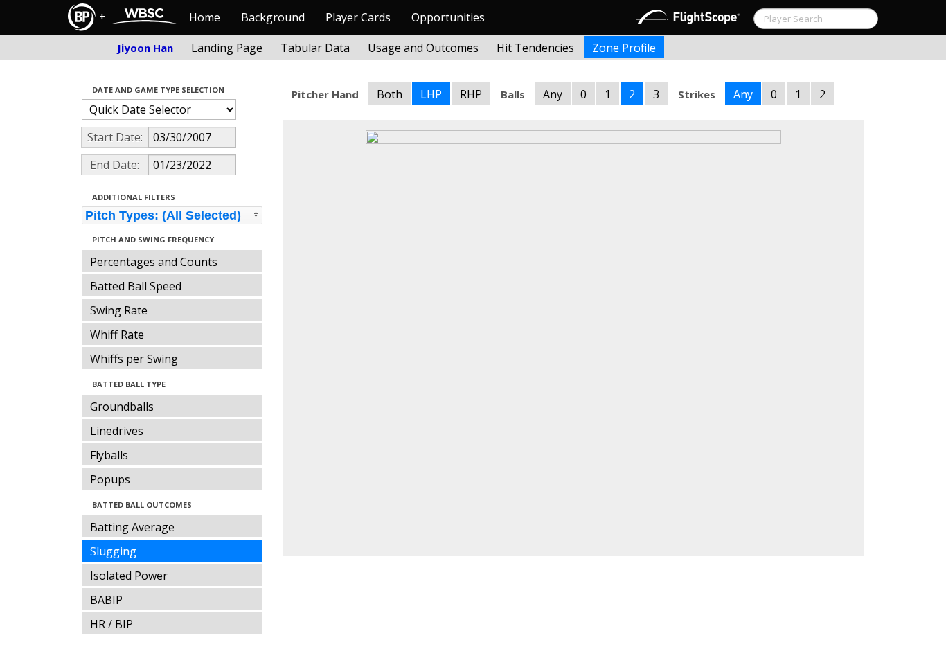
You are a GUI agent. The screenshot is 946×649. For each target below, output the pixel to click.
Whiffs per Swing (134, 358)
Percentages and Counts (153, 261)
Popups (110, 479)
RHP (471, 94)
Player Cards (358, 17)
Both (389, 94)
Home (204, 17)
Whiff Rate (117, 334)
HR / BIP (111, 624)
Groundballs (122, 406)
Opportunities (448, 17)
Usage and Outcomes (423, 47)
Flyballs (109, 455)
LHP (431, 94)
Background (273, 17)
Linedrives (116, 430)
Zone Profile (624, 47)
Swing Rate (119, 310)
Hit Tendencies (535, 47)
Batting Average (132, 527)
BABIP (106, 599)
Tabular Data (315, 47)
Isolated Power (129, 575)
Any (552, 94)
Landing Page (226, 47)
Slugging (113, 551)
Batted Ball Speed (135, 286)
